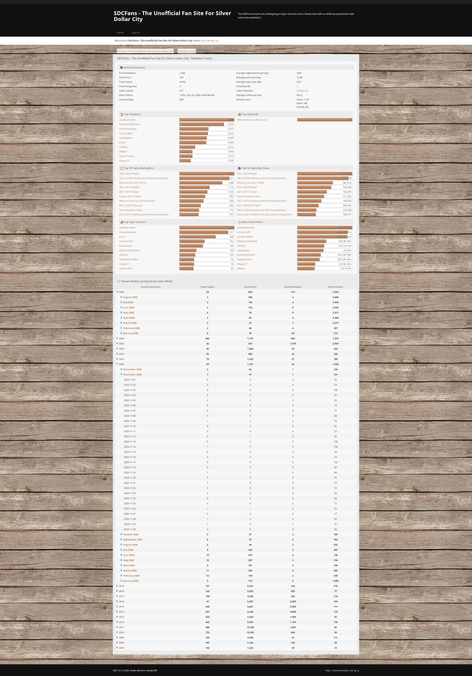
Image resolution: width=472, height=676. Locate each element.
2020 (121, 364)
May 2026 (128, 312)
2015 (121, 606)
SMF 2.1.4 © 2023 (121, 670)
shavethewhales (128, 128)
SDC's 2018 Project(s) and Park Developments (144, 178)
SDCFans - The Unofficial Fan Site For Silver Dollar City (172, 16)
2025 (121, 338)
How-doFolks (126, 241)
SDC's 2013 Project (129, 173)
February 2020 (131, 575)
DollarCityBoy (244, 259)
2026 (121, 292)
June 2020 (128, 555)
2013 (121, 617)
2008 (121, 642)
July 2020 (128, 549)
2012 (121, 622)
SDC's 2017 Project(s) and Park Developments (144, 214)
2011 (121, 627)
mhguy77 (124, 160)
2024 (121, 343)
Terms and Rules (340, 670)
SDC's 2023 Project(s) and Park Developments (262, 210)
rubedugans (125, 137)
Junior (122, 142)
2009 (121, 637)
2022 (121, 353)
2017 (121, 596)
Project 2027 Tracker (130, 196)
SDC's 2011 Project (129, 187)
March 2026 (130, 323)
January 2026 (130, 333)
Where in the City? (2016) (132, 182)
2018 (121, 591)
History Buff (125, 133)
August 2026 (130, 297)
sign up (214, 40)
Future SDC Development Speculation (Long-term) (264, 214)
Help (328, 670)
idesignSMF (152, 670)
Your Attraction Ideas (130, 210)
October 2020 (131, 534)
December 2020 (132, 369)
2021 (121, 359)
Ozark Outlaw (126, 156)
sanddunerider (127, 119)
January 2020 (130, 580)
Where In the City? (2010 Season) (137, 200)
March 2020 (130, 570)
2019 (121, 586)
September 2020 (132, 539)
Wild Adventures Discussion (252, 119)
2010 (121, 632)
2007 (121, 647)
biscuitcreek (125, 245)
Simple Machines (137, 670)
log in (204, 40)
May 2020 (128, 560)
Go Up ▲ (354, 670)
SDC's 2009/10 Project (131, 205)
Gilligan (123, 151)
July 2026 (128, 302)
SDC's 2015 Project (129, 191)
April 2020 (129, 565)
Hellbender (303, 90)
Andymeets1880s (128, 259)
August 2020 (130, 544)
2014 (121, 611)
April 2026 (129, 317)
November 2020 (132, 374)
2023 (121, 348)
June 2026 (128, 307)
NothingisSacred (246, 254)
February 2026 (131, 328)
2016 (121, 601)
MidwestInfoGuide (129, 124)
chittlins (123, 147)
